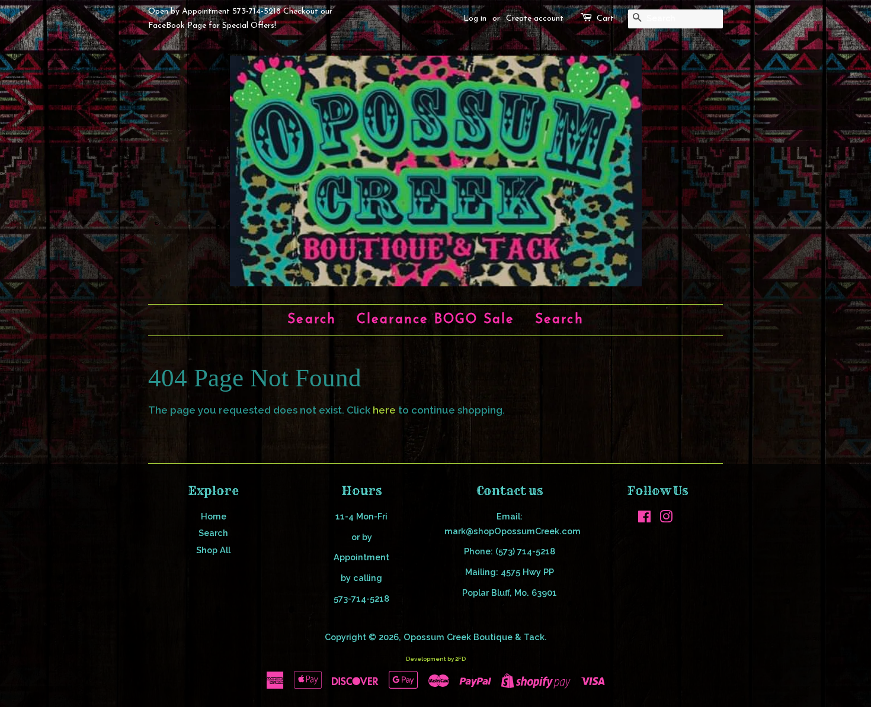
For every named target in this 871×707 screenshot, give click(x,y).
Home (213, 516)
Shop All (213, 550)
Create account (534, 18)
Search (311, 320)
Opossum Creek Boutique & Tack (474, 637)
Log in (474, 18)
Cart (605, 18)
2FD (460, 659)
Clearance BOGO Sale (436, 320)
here (384, 410)
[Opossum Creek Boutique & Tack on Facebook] (644, 519)
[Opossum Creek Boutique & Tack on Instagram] (666, 519)
